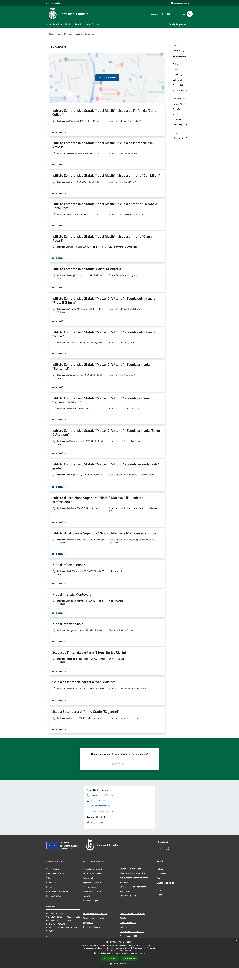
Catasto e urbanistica (92, 891)
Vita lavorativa (89, 877)
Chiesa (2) (177, 64)
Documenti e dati (53, 895)
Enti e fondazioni (53, 882)
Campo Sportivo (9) (179, 57)
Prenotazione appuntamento (95, 913)
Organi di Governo (54, 868)
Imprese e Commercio (92, 882)
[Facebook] (161, 13)
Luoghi (79, 33)
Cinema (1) (177, 74)
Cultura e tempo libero (92, 873)
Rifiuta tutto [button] (129, 958)
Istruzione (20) (179, 98)
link (143, 953)
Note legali (124, 927)
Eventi (159, 894)
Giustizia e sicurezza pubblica (132, 873)
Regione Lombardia (54, 3)
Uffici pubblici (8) (180, 138)
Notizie (160, 868)
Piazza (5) (177, 114)
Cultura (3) (177, 79)
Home (51, 33)
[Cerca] (190, 14)
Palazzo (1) (177, 103)
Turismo (86, 895)
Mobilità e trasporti (91, 900)
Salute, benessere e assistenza (133, 886)
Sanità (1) (177, 132)
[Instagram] (167, 13)
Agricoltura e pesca (128, 895)
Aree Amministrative (55, 873)
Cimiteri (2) (177, 69)
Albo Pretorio (125, 918)
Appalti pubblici (89, 886)
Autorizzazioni (126, 891)
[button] (119, 964)
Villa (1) (176, 143)
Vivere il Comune (65, 33)
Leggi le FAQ (88, 922)
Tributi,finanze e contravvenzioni (134, 877)
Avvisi (159, 877)
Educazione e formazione (130, 868)
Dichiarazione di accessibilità (132, 931)
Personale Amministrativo (57, 891)
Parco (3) (176, 109)
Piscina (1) (177, 119)
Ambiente (124, 882)
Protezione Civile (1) (180, 126)
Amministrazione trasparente (132, 913)
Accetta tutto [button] (110, 958)
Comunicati (161, 873)
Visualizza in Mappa (107, 77)
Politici (49, 886)
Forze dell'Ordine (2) (180, 92)
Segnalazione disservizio (93, 918)
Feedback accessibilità (129, 936)
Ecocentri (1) (178, 85)
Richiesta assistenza (91, 927)
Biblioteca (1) (178, 50)
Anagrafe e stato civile (92, 868)
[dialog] (119, 953)
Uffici (48, 877)
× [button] (236, 941)
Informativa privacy (128, 922)
